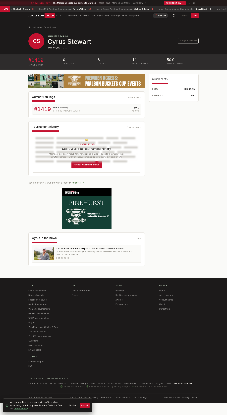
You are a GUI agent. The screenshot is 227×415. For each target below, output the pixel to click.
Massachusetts (146, 383)
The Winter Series (37, 331)
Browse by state (36, 295)
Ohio (168, 383)
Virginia (159, 383)
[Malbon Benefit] (86, 81)
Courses (84, 15)
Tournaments (72, 15)
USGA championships (39, 318)
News (124, 15)
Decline (72, 405)
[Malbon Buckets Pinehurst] (87, 208)
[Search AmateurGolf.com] (174, 15)
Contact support (36, 361)
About (162, 304)
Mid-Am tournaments (38, 313)
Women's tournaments (39, 309)
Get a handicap (35, 345)
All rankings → (134, 97)
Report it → (78, 182)
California (33, 383)
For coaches (121, 304)
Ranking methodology (126, 295)
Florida (43, 383)
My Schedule (34, 350)
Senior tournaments (38, 304)
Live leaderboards (81, 290)
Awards (119, 300)
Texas (53, 383)
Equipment (134, 15)
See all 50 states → (182, 383)
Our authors (164, 309)
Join (195, 15)
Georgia (84, 383)
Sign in (185, 15)
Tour (92, 15)
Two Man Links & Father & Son (43, 327)
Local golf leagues (37, 300)
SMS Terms (106, 397)
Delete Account (122, 397)
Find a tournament (37, 290)
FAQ (30, 366)
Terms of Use (75, 397)
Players (38, 27)
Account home (166, 300)
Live (107, 15)
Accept (84, 405)
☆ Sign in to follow (188, 40)
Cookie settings (139, 397)
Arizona (74, 383)
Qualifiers (33, 341)
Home (31, 27)
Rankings (115, 15)
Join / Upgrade (166, 295)
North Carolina (98, 383)
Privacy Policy (91, 397)
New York (63, 383)
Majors (100, 15)
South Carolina (114, 383)
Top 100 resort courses (39, 336)
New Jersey (130, 383)
